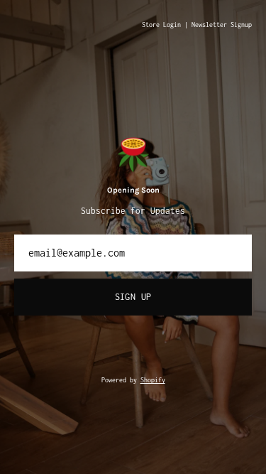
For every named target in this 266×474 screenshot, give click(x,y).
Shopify (152, 380)
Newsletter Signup (222, 24)
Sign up (133, 296)
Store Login (161, 24)
